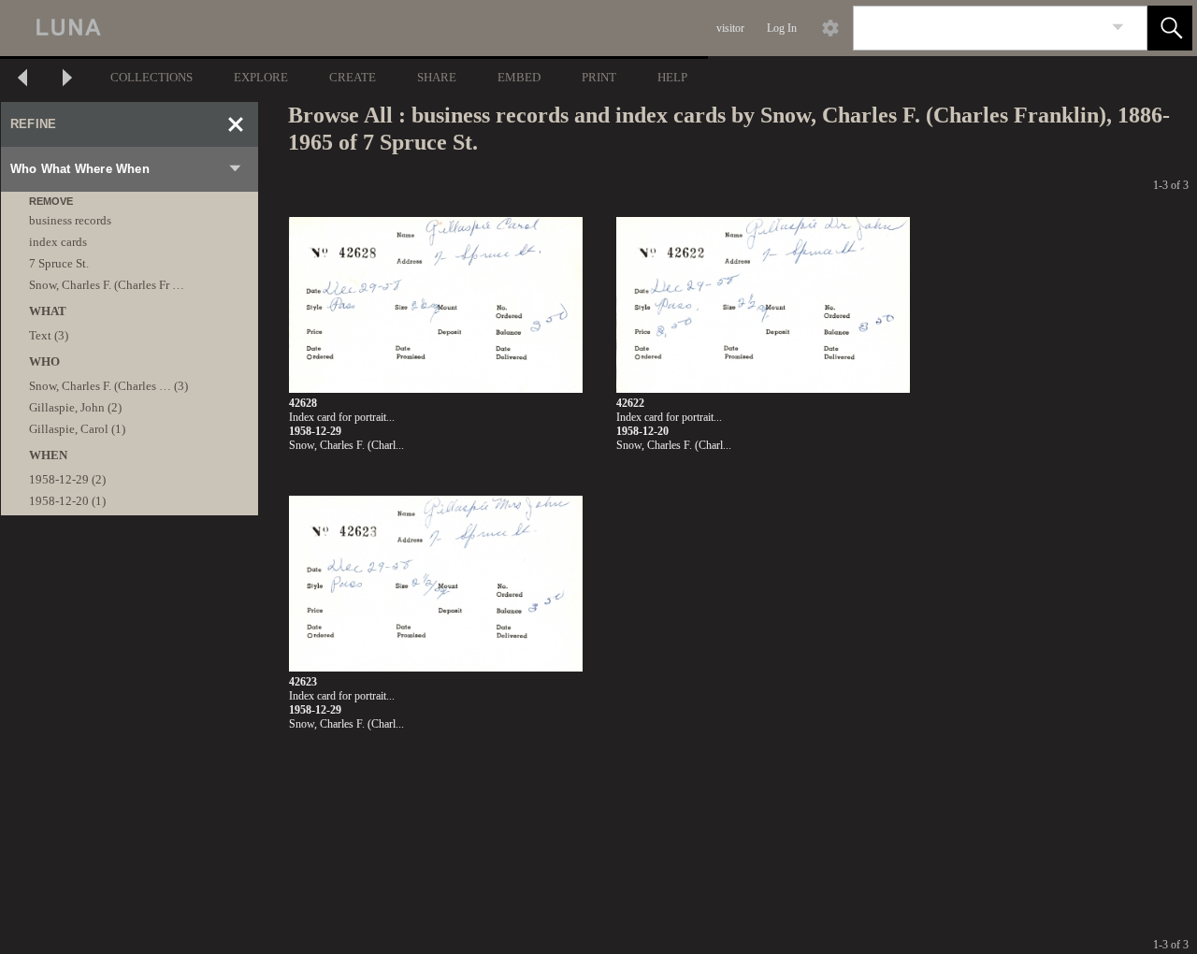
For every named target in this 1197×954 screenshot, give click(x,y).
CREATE (352, 77)
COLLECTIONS (151, 77)
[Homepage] (352, 28)
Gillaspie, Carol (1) (77, 429)
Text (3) (48, 335)
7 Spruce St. (59, 263)
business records (70, 220)
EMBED (519, 77)
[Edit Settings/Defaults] (830, 28)
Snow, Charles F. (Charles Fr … (106, 285)
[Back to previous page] (22, 80)
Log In (782, 28)
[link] (1118, 28)
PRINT (599, 77)
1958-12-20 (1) (67, 501)
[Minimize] (235, 124)
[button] (1169, 28)
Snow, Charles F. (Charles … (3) (108, 386)
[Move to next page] (67, 80)
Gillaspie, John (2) (75, 407)
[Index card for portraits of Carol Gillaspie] (436, 305)
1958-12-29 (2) (67, 479)
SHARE (436, 77)
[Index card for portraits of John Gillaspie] (763, 305)
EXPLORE (261, 77)
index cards (58, 242)
